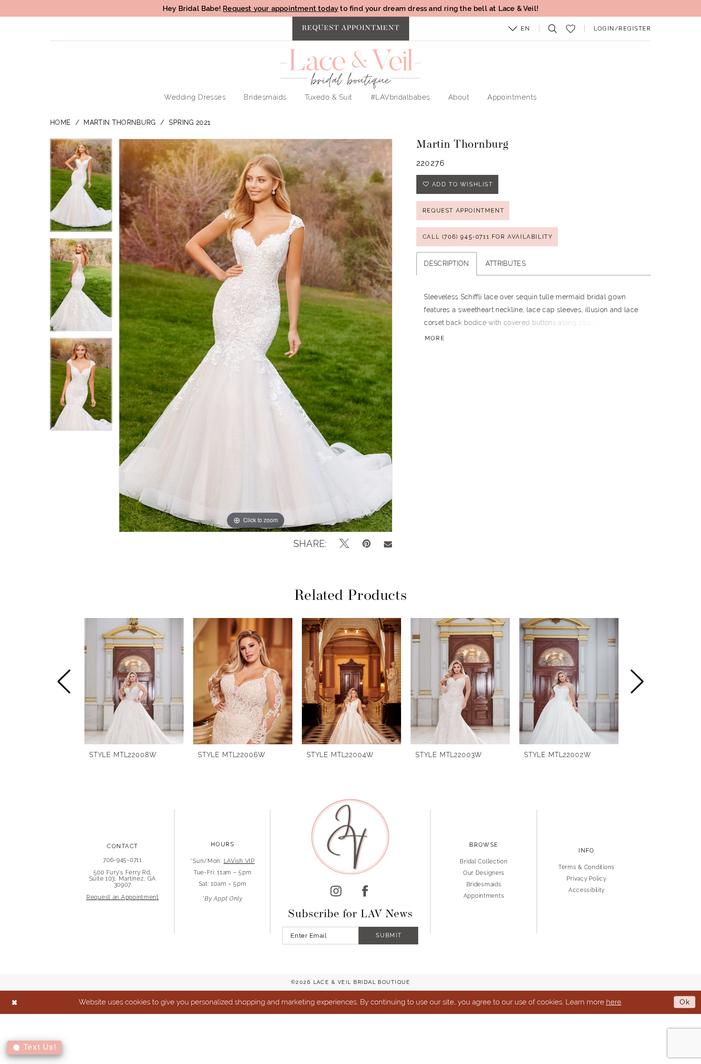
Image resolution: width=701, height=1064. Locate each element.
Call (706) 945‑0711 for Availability (488, 236)
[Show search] (550, 28)
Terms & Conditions (586, 867)
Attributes (505, 263)
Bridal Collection (483, 861)
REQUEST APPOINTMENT (463, 210)
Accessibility (586, 890)
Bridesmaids (484, 884)
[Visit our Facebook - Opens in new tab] (365, 891)
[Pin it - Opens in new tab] (366, 543)
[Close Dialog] (14, 1002)
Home (60, 122)
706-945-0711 (122, 860)
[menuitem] (350, 29)
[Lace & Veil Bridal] (350, 69)
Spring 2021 (190, 122)
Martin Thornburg (119, 122)
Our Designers (484, 873)
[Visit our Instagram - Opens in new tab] (336, 891)
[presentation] (134, 681)
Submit (389, 935)
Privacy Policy (586, 878)
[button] (519, 28)
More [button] (434, 338)
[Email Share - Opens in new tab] (387, 543)
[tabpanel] (81, 188)
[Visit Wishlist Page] (571, 28)
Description (446, 263)
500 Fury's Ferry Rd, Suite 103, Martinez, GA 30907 (122, 878)
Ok (685, 1002)
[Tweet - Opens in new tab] (344, 543)
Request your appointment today (280, 8)
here (613, 1002)
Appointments (484, 895)
